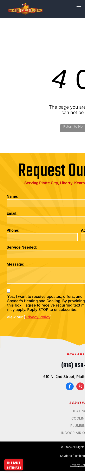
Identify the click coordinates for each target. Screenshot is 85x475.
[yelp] (80, 386)
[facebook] (70, 386)
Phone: (13, 230)
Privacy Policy (37, 317)
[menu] (79, 8)
